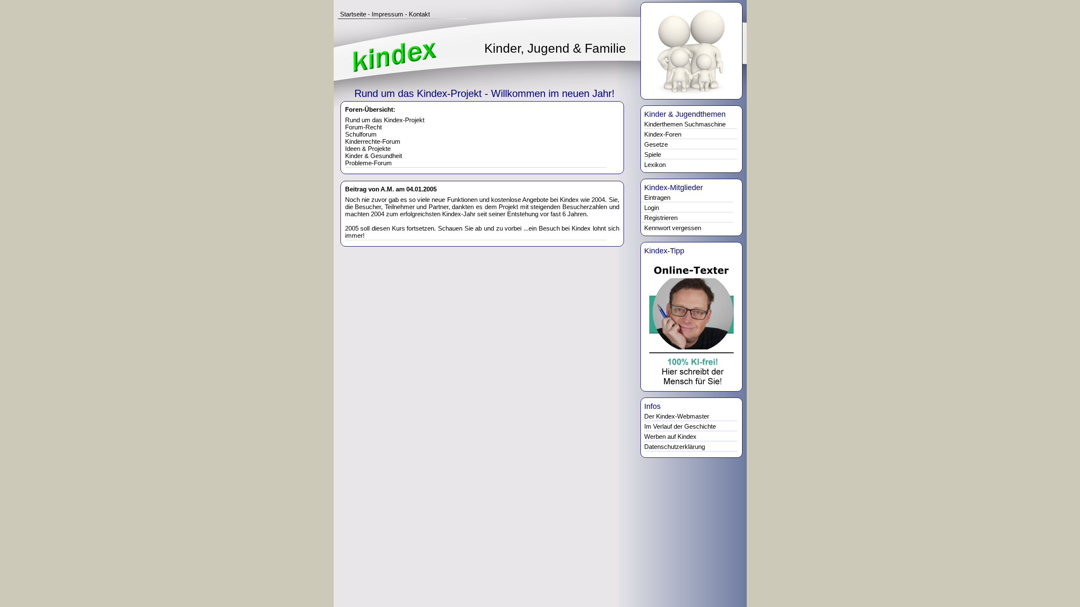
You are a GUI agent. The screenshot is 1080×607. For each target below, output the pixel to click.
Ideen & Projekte (368, 148)
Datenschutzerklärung (674, 446)
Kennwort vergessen (672, 227)
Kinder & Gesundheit (373, 155)
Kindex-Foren (662, 134)
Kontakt (419, 14)
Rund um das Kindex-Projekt (384, 120)
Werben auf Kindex (670, 436)
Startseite (353, 14)
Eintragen (657, 197)
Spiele (652, 154)
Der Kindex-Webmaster (676, 416)
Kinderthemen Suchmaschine (685, 124)
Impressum (387, 14)
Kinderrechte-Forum (372, 141)
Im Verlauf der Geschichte (680, 426)
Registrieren (661, 217)
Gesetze (656, 144)
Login (651, 207)
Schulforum (361, 134)
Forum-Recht (363, 127)
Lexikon (655, 164)
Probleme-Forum (368, 163)
